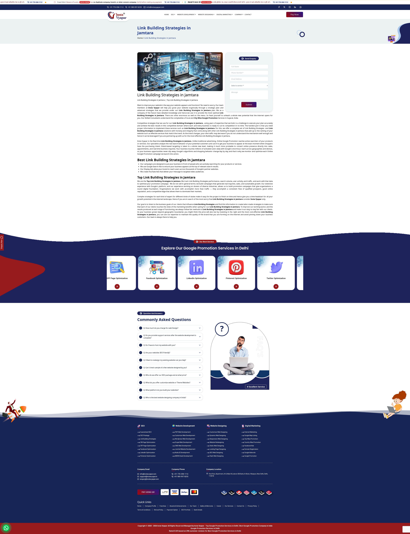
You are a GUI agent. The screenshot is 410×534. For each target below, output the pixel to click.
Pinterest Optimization (193, 278)
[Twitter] (284, 7)
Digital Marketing (224, 14)
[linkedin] (254, 492)
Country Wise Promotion (252, 442)
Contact (248, 14)
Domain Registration (251, 449)
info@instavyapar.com (155, 7)
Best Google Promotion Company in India (255, 526)
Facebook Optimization (113, 278)
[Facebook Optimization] (114, 267)
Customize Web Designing (218, 432)
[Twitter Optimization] (233, 267)
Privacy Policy (252, 506)
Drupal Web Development (183, 442)
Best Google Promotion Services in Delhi (224, 531)
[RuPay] (184, 492)
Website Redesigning (217, 442)
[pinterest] (269, 492)
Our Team (193, 506)
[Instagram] (289, 7)
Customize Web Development (185, 435)
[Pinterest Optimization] (193, 267)
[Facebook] (279, 7)
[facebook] (224, 492)
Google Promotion (230, 141)
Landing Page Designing (218, 449)
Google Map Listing (250, 435)
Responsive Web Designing (219, 439)
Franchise (163, 506)
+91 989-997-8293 (135, 7)
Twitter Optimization (232, 278)
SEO (172, 14)
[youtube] (239, 492)
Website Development (186, 14)
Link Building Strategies (148, 439)
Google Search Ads (154, 166)
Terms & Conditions (143, 510)
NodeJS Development (182, 452)
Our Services (229, 506)
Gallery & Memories (206, 506)
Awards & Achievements (178, 506)
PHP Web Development (183, 432)
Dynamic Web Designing (218, 435)
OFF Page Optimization (148, 446)
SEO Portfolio (185, 510)
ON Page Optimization (147, 442)
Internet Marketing (250, 432)
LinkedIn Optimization (153, 278)
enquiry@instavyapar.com (149, 479)
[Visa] (175, 492)
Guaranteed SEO (146, 432)
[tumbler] (231, 492)
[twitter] (261, 492)
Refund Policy (158, 510)
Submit (249, 104)
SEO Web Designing (216, 452)
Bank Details (198, 510)
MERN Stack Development (184, 456)
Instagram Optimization (272, 278)
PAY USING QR (148, 492)
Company (238, 14)
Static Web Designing (217, 446)
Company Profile (150, 506)
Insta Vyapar (142, 141)
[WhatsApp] (300, 7)
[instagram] (246, 492)
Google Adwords (250, 452)
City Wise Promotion (251, 439)
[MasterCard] (194, 492)
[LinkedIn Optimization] (153, 267)
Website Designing (205, 14)
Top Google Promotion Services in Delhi (222, 526)
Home (166, 14)
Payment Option (172, 510)
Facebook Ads (249, 446)
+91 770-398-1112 (137, 2)
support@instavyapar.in (148, 477)
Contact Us (240, 506)
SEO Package (144, 435)
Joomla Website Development (185, 449)
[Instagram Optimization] (272, 267)
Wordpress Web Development (185, 439)
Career (219, 506)
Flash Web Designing (216, 456)
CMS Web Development (183, 446)
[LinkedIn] (295, 7)
